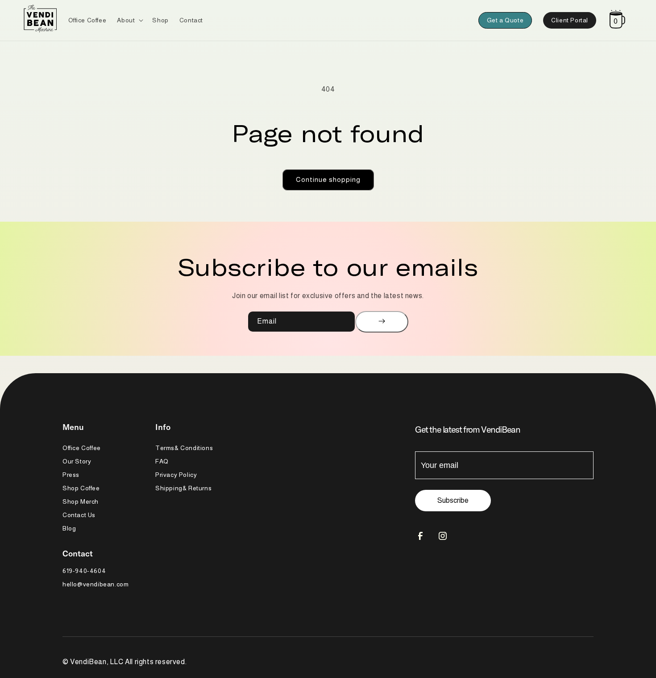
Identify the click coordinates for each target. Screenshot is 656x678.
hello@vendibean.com (95, 584)
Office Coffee (81, 447)
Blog (69, 528)
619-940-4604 (84, 570)
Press (70, 474)
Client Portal (569, 20)
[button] (129, 20)
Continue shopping (328, 179)
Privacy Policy (176, 474)
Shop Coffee (81, 488)
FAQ (162, 461)
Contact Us (78, 514)
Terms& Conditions (184, 447)
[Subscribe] (381, 322)
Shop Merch (80, 501)
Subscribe (453, 500)
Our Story (76, 461)
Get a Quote (505, 20)
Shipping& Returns (183, 488)
